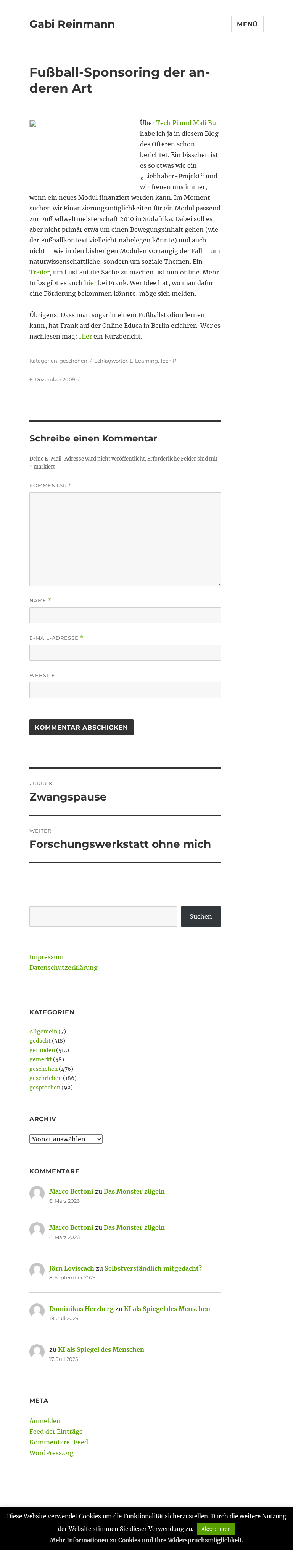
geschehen (73, 361)
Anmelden (45, 1421)
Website (42, 675)
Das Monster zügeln (134, 1191)
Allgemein (43, 1031)
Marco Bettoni (71, 1191)
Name (40, 600)
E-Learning (144, 361)
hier (91, 283)
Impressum (46, 957)
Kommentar (50, 485)
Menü (247, 24)
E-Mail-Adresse (56, 638)
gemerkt (40, 1059)
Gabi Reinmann (72, 24)
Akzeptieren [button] (216, 1529)
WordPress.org (51, 1453)
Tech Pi (169, 361)
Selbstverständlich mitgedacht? (153, 1268)
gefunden (42, 1050)
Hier (86, 336)
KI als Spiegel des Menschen (167, 1309)
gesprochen (44, 1087)
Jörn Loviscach (71, 1268)
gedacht (40, 1040)
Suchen (201, 916)
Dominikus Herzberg (81, 1309)
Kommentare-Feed (58, 1442)
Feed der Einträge (56, 1431)
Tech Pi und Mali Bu (186, 123)
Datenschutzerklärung (63, 967)
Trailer (39, 272)
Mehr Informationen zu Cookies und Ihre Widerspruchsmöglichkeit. (146, 1540)
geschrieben (45, 1078)
